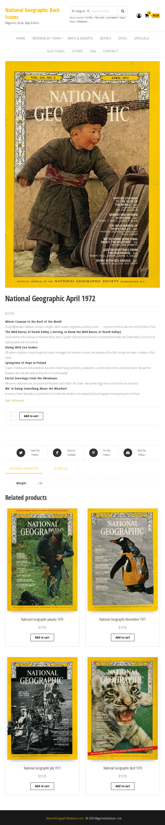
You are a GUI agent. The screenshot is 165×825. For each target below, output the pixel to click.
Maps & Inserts (80, 38)
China (72, 21)
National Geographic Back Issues (32, 13)
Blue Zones (99, 17)
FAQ (93, 51)
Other (77, 51)
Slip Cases (56, 51)
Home (20, 38)
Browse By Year (46, 38)
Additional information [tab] (23, 468)
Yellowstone (82, 21)
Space (122, 17)
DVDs (122, 38)
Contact (110, 51)
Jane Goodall (112, 17)
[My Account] (139, 15)
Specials (141, 38)
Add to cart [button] (42, 637)
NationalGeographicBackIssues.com (64, 818)
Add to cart (31, 416)
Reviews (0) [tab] (60, 468)
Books (105, 38)
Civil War (89, 17)
